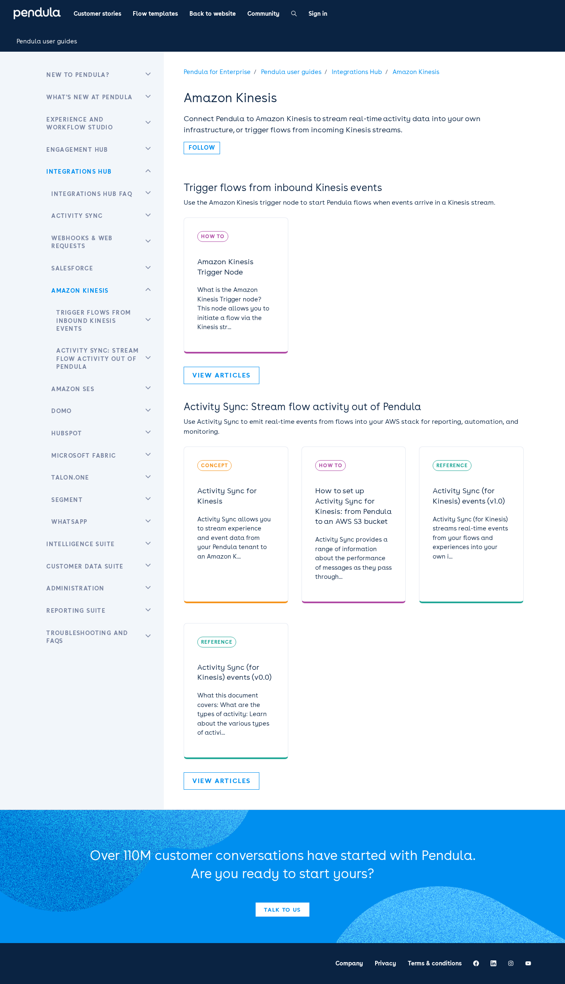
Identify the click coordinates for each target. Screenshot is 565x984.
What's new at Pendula (89, 97)
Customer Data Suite (85, 566)
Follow (202, 147)
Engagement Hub (77, 149)
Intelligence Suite (80, 544)
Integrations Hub (357, 72)
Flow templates (155, 13)
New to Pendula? (77, 75)
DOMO (61, 411)
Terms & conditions (435, 963)
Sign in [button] (318, 13)
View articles (221, 375)
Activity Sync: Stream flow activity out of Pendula (302, 407)
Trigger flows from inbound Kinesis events (283, 187)
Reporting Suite (75, 610)
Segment (67, 500)
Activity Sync (77, 216)
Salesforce (72, 268)
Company (349, 963)
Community (263, 13)
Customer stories (97, 13)
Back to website (212, 13)
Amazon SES (72, 389)
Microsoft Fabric (83, 455)
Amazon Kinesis (416, 72)
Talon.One (70, 477)
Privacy (385, 963)
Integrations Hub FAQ (91, 194)
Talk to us (282, 909)
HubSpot (66, 433)
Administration (75, 588)
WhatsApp (69, 521)
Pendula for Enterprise (217, 72)
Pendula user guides (47, 41)
